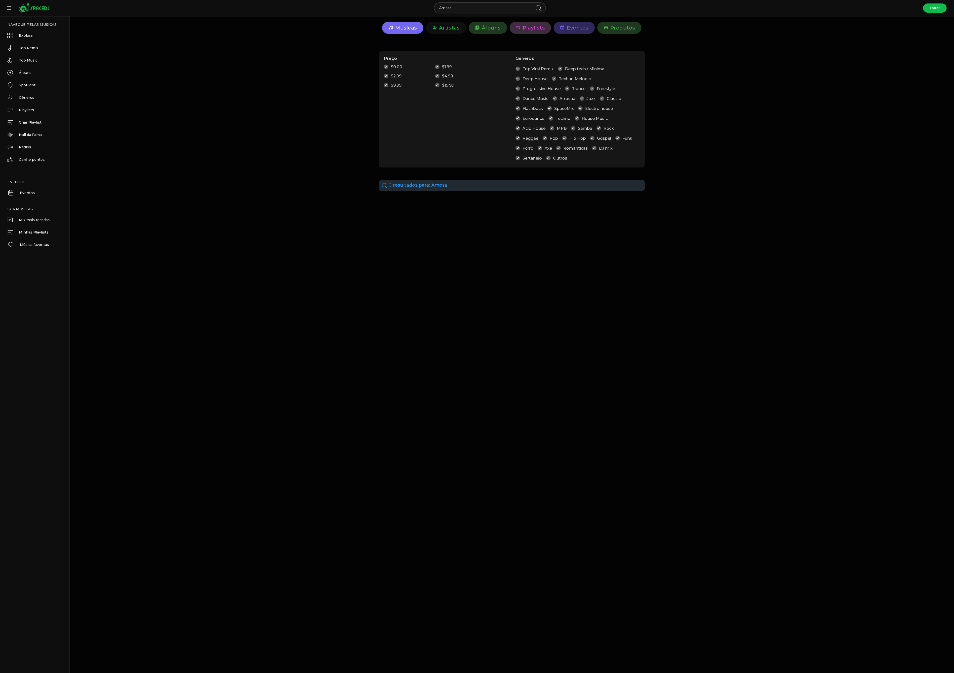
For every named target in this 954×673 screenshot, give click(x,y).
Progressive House (541, 88)
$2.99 (396, 76)
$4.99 (447, 76)
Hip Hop (577, 138)
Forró (527, 148)
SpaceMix (564, 108)
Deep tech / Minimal (585, 69)
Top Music (28, 60)
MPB (562, 128)
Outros (560, 158)
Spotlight (27, 85)
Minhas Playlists (33, 232)
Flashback (532, 108)
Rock (608, 128)
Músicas (406, 28)
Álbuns (25, 72)
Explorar (26, 35)
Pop (554, 138)
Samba (585, 128)
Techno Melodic (575, 78)
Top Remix (28, 48)
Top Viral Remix (538, 69)
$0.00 (396, 67)
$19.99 (448, 85)
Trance (579, 88)
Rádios (25, 147)
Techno (563, 118)
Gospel (604, 138)
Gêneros (26, 97)
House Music (595, 118)
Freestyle (606, 88)
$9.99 (396, 85)
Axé (548, 148)
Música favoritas (34, 244)
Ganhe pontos (32, 159)
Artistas (449, 28)
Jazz (591, 98)
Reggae (530, 138)
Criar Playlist (30, 122)
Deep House (535, 78)
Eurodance (533, 118)
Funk (627, 138)
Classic (614, 98)
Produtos (622, 28)
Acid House (534, 128)
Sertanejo (532, 158)
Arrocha (567, 98)
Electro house (599, 108)
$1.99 (447, 67)
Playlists (26, 110)
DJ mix (606, 148)
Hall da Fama (30, 135)
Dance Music (535, 98)
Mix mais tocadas (34, 220)
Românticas (575, 148)
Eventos (27, 193)
